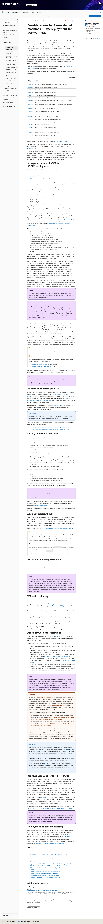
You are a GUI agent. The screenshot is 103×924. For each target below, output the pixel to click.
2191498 (30, 97)
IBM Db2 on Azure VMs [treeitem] (11, 67)
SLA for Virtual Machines (39, 602)
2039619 (30, 100)
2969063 (30, 135)
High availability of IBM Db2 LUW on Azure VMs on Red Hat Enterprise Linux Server (52, 864)
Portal (85, 16)
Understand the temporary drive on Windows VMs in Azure (57, 528)
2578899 (30, 111)
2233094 (30, 104)
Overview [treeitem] (5, 28)
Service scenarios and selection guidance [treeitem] (10, 31)
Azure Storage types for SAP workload (40, 175)
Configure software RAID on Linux (40, 364)
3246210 (30, 138)
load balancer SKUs (46, 797)
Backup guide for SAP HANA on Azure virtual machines (44, 875)
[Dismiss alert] (100, 3)
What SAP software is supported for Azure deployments (45, 177)
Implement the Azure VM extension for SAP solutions (50, 843)
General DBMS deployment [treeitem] (9, 48)
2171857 (30, 130)
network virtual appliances (43, 697)
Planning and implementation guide (65, 43)
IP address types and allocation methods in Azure (57, 656)
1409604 (30, 95)
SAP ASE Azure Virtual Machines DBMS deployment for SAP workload (48, 866)
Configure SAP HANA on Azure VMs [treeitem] (11, 57)
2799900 (30, 127)
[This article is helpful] (98, 38)
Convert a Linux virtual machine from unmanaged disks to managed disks (49, 429)
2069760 (30, 122)
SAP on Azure (40, 20)
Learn (29, 20)
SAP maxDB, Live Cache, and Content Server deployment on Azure (47, 868)
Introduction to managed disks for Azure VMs (63, 184)
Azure (33, 20)
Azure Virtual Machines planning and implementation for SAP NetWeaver (49, 173)
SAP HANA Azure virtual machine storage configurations (45, 871)
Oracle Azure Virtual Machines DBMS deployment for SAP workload (48, 856)
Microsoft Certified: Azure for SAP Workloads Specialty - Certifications (44, 899)
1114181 (30, 132)
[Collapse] (17, 19)
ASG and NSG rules (56, 705)
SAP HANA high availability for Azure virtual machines (44, 873)
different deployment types (54, 604)
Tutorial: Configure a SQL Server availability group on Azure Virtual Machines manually (50, 808)
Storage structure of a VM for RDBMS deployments (93, 24)
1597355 (30, 124)
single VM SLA (43, 293)
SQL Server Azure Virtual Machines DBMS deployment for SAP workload (49, 854)
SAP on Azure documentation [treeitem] (9, 25)
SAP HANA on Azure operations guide (40, 870)
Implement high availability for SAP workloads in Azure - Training (43, 890)
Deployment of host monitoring (90, 31)
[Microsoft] (3, 12)
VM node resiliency (90, 26)
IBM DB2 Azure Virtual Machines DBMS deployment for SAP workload (48, 858)
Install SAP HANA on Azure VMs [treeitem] (11, 52)
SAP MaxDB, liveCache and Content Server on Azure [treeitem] (11, 74)
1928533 (30, 84)
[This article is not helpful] (99, 38)
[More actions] (74, 21)
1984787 (30, 114)
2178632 (30, 92)
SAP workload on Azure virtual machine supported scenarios (46, 179)
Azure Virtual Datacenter (61, 636)
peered (67, 749)
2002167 (30, 119)
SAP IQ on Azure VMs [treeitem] (11, 78)
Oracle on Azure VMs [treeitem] (11, 64)
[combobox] (10, 22)
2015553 (30, 87)
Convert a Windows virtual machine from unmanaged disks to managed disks (50, 428)
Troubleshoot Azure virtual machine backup (50, 687)
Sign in (99, 12)
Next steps (88, 33)
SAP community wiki (61, 141)
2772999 (30, 116)
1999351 (30, 90)
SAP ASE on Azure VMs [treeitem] (11, 69)
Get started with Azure (95, 16)
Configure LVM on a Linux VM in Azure (41, 366)
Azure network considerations (93, 28)
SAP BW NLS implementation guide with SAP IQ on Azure (45, 877)
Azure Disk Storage (57, 405)
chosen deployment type (50, 616)
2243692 (30, 108)
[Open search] (96, 12)
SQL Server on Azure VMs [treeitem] (11, 61)
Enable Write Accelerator (42, 505)
